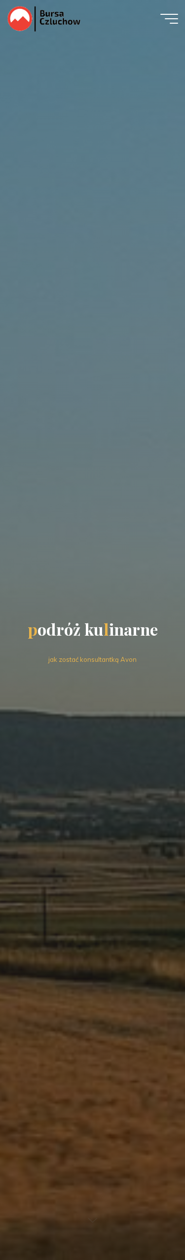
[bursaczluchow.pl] (43, 18)
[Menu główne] (169, 19)
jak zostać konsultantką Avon (92, 659)
